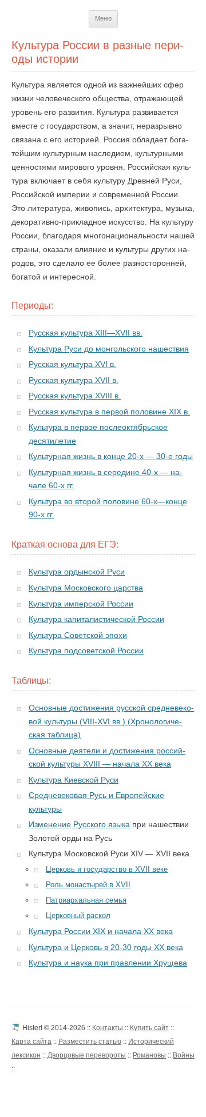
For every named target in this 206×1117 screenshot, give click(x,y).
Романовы (149, 1055)
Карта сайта (31, 1042)
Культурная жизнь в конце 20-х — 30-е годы (111, 456)
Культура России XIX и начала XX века (101, 931)
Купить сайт (149, 1028)
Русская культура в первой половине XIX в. (109, 412)
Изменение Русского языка (79, 824)
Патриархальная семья (86, 900)
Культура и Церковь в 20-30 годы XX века (106, 947)
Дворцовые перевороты (86, 1055)
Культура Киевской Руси (73, 780)
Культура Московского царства (86, 588)
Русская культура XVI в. (72, 364)
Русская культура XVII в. (73, 380)
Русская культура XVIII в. (75, 396)
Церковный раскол (78, 915)
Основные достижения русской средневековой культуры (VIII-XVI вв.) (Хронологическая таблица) (111, 721)
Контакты (107, 1028)
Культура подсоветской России (86, 651)
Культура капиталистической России (96, 619)
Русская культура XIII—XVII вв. (85, 333)
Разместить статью (89, 1042)
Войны (184, 1055)
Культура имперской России (81, 604)
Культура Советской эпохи (78, 635)
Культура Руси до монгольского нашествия (109, 349)
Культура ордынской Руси (77, 572)
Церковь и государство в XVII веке (107, 869)
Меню (103, 18)
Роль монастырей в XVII (88, 884)
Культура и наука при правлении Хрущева (108, 963)
